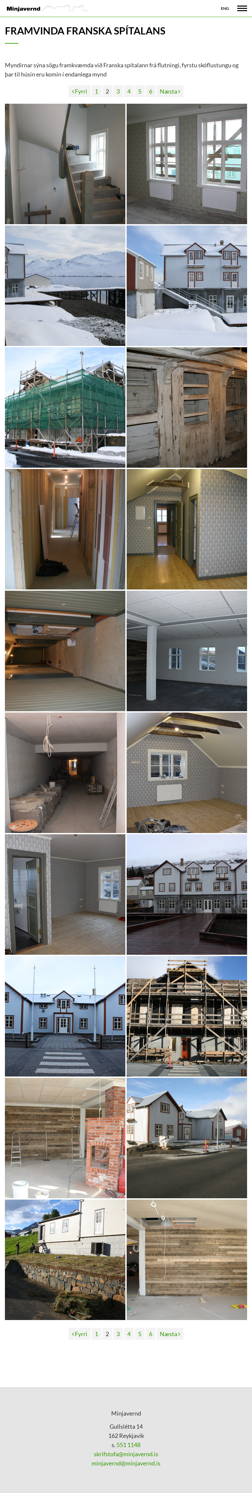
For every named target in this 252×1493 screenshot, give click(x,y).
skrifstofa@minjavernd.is (126, 1454)
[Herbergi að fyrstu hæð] (65, 894)
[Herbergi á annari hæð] (187, 773)
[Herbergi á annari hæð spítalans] (187, 529)
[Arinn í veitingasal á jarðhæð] (65, 1138)
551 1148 (128, 1444)
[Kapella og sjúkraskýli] (65, 1260)
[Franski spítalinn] (65, 285)
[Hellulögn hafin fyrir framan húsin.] (187, 1138)
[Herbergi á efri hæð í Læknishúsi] (187, 164)
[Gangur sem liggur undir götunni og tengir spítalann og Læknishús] (65, 773)
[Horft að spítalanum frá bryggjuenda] (187, 894)
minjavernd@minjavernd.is (126, 1463)
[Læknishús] (65, 407)
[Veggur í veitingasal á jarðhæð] (187, 1260)
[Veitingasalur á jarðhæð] (187, 651)
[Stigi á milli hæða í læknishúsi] (65, 164)
